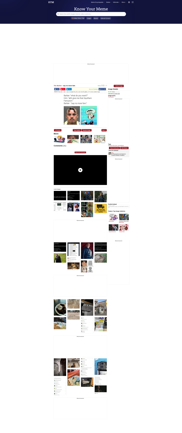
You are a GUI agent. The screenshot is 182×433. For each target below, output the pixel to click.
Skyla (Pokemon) (112, 231)
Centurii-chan (122, 231)
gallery (76, 91)
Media (108, 2)
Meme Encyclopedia (97, 2)
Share (57, 89)
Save (63, 89)
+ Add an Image (119, 86)
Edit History (124, 148)
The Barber (58, 85)
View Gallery (77, 130)
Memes (96, 18)
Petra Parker (111, 221)
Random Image (86, 130)
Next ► (104, 130)
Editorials (116, 2)
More (123, 2)
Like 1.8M (102, 89)
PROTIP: (56, 91)
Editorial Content (105, 18)
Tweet (69, 89)
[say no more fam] (80, 110)
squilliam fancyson (112, 145)
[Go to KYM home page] (51, 2)
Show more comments (80, 152)
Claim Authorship (114, 148)
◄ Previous (58, 130)
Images (89, 18)
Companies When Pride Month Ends (124, 222)
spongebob (121, 145)
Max (112, 152)
